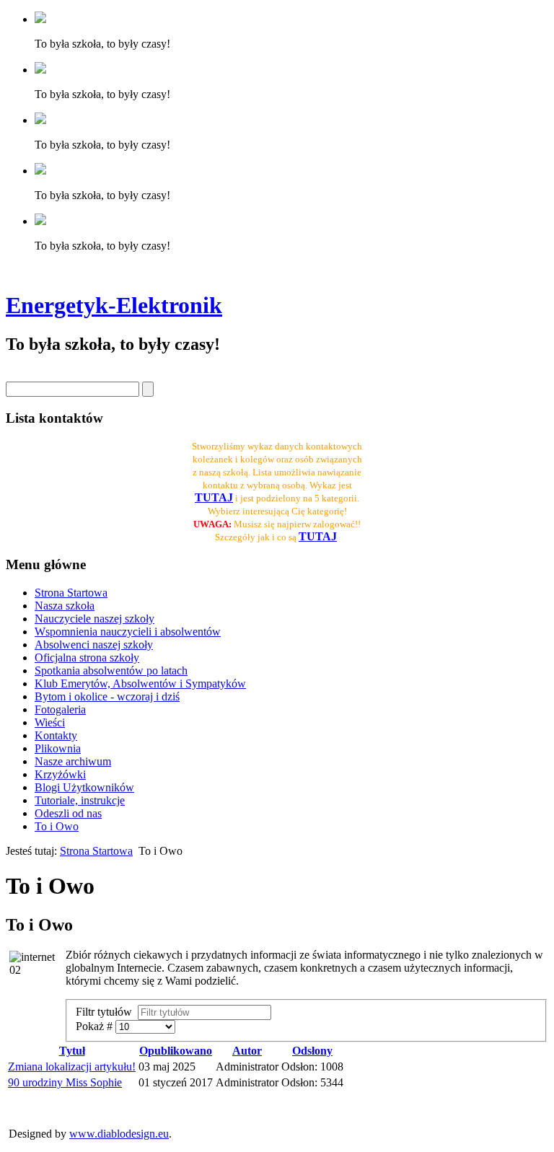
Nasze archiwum (73, 761)
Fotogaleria (60, 709)
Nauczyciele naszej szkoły (94, 618)
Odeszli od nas (68, 813)
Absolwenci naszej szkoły (94, 644)
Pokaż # (95, 1026)
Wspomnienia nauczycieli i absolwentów (128, 631)
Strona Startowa (71, 592)
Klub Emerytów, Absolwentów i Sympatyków (140, 683)
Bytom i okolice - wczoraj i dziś (107, 696)
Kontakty (56, 735)
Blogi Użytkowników (84, 787)
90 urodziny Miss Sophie (65, 1082)
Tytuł (72, 1051)
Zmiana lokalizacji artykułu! (72, 1066)
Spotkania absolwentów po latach (111, 670)
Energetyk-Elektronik (114, 305)
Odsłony (312, 1051)
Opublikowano (175, 1051)
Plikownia (58, 748)
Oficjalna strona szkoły (87, 657)
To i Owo (57, 826)
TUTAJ (318, 536)
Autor (247, 1051)
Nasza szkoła (64, 605)
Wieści (50, 722)
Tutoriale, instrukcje (80, 800)
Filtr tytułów (107, 1012)
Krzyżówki (60, 774)
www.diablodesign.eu (119, 1133)
